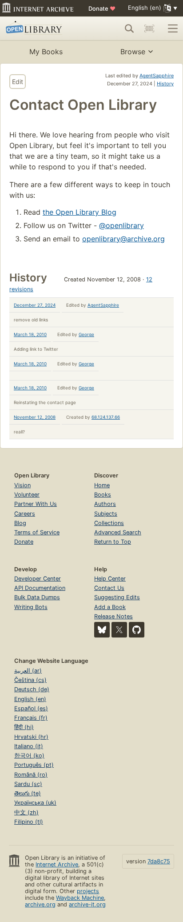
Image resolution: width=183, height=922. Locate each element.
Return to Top (112, 541)
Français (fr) (31, 717)
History (165, 83)
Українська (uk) (35, 802)
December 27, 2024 (35, 305)
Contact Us (109, 588)
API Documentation (39, 588)
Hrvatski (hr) (31, 737)
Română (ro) (31, 774)
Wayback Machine (80, 897)
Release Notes (113, 616)
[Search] (129, 28)
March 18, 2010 (30, 334)
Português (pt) (34, 765)
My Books (46, 51)
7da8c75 (158, 861)
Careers (24, 513)
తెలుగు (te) (27, 793)
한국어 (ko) (29, 755)
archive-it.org (87, 904)
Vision (22, 485)
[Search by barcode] (149, 28)
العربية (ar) (28, 670)
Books (102, 494)
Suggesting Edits (117, 597)
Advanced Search (117, 532)
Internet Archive (57, 864)
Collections (109, 523)
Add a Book (110, 607)
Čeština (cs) (30, 680)
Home (102, 485)
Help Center (110, 578)
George (86, 334)
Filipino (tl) (28, 821)
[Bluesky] (102, 629)
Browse (132, 51)
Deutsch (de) (31, 689)
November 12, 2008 (35, 417)
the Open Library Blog (79, 212)
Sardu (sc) (28, 784)
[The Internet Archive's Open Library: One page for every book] (41, 28)
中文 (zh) (26, 812)
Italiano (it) (28, 746)
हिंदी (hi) (24, 727)
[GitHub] (136, 629)
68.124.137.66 (106, 417)
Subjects (105, 513)
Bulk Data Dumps (37, 597)
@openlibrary (121, 225)
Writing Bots (31, 607)
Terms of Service (37, 532)
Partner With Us (35, 504)
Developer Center (37, 578)
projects (88, 891)
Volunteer (27, 494)
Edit (17, 81)
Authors (105, 504)
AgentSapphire (156, 75)
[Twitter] (119, 629)
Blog (20, 523)
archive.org (40, 904)
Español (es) (31, 708)
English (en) (30, 699)
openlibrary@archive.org (123, 238)
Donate (101, 8)
